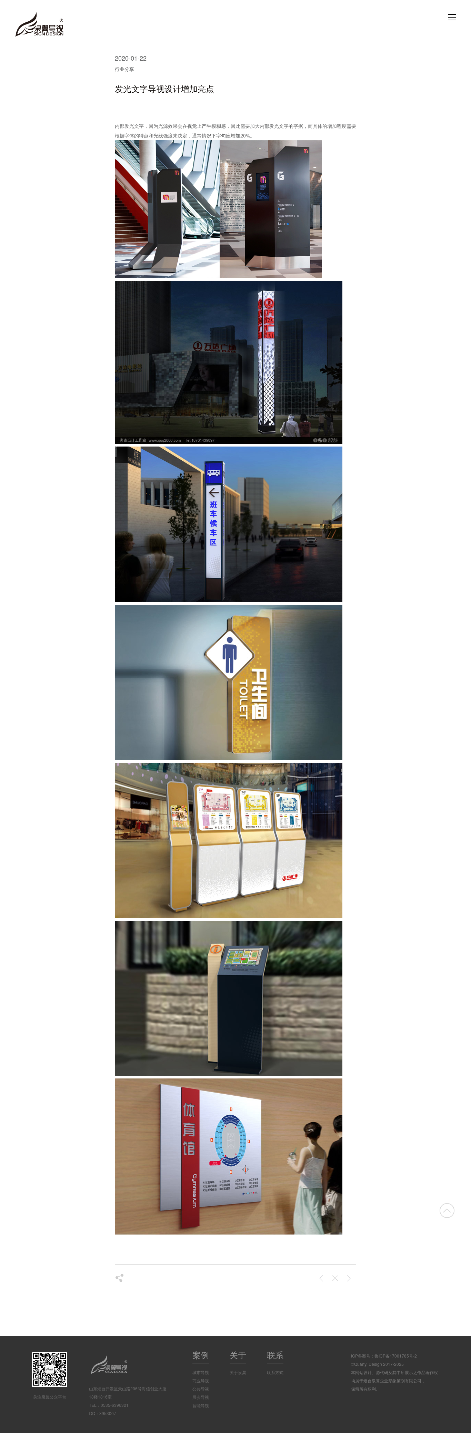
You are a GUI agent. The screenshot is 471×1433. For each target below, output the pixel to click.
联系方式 (275, 1372)
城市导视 (200, 1372)
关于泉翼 (238, 1372)
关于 (238, 1355)
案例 (200, 1355)
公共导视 (200, 1389)
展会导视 (200, 1397)
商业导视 (200, 1380)
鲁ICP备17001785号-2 (395, 1356)
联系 (275, 1355)
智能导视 (200, 1405)
